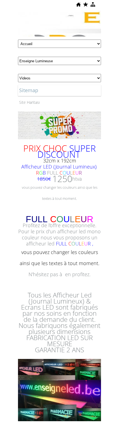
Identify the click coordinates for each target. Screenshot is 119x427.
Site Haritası (29, 102)
